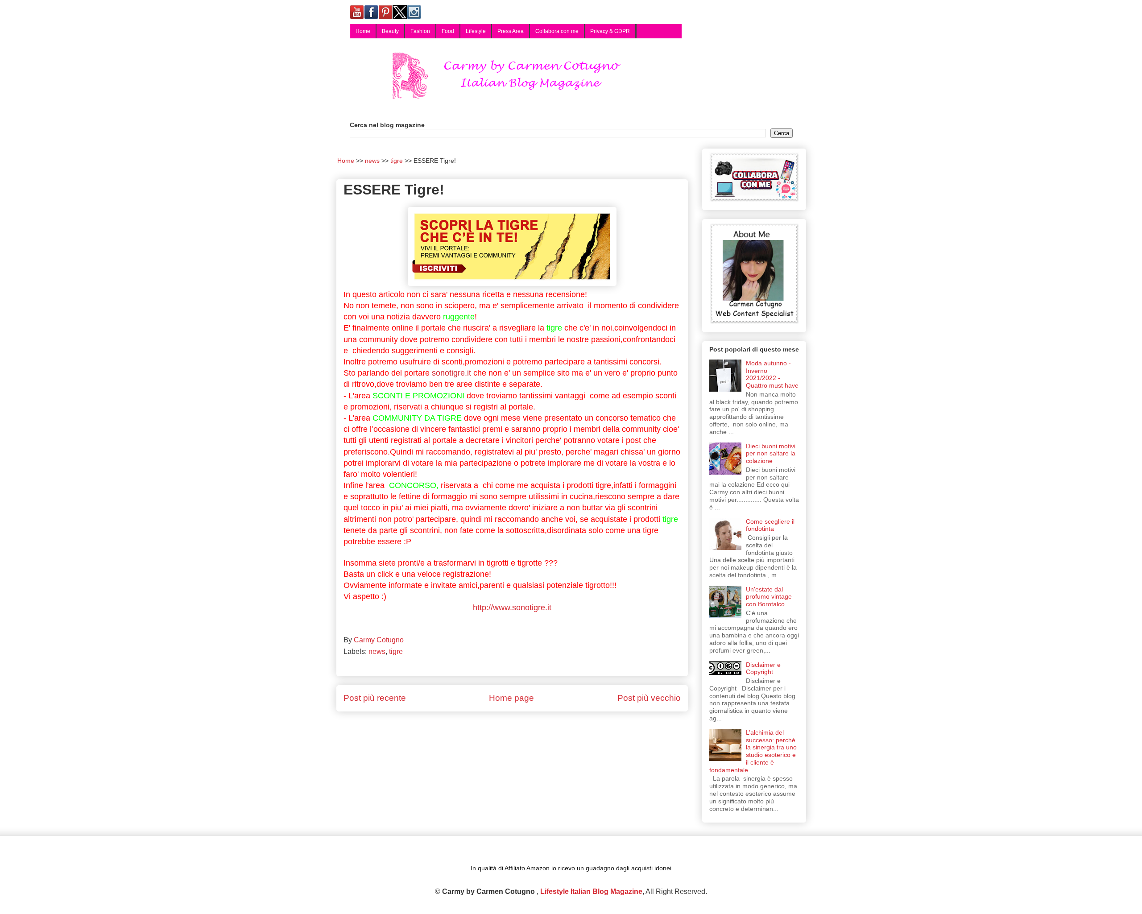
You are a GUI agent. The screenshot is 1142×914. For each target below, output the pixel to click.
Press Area (510, 31)
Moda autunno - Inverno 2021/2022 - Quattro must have (772, 374)
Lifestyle (476, 31)
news (376, 651)
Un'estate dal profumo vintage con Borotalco (769, 597)
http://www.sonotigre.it (512, 607)
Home (363, 31)
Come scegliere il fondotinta (770, 525)
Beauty (390, 31)
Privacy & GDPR (610, 31)
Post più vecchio (649, 698)
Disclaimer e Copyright (763, 668)
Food (448, 31)
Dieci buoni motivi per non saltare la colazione (770, 454)
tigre (396, 651)
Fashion (420, 31)
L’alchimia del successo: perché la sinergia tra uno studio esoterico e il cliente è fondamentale (753, 751)
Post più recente (374, 698)
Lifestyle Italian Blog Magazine (591, 891)
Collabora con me (557, 31)
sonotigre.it (451, 372)
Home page (511, 698)
